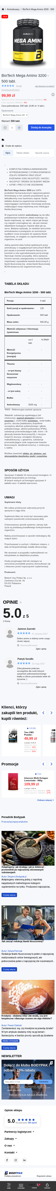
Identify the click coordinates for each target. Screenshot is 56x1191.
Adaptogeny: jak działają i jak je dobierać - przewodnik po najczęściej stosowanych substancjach (23, 870)
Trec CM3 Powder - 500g (29, 734)
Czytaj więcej (9, 895)
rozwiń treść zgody (14, 1090)
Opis (8, 153)
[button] (34, 1184)
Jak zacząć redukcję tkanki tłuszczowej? (22, 941)
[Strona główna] (2, 9)
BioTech (16, 90)
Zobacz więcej (44, 800)
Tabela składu (22, 153)
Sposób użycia (42, 153)
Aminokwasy (7, 90)
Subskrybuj (43, 1082)
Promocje (10, 764)
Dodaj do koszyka (41, 127)
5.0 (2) (19, 86)
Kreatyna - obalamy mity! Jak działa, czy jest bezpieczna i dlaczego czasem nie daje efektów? (26, 1017)
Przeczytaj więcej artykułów (14, 822)
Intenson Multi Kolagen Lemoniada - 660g (36, 779)
